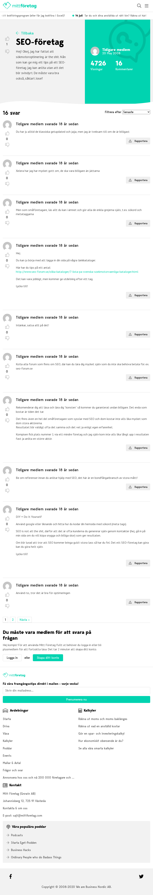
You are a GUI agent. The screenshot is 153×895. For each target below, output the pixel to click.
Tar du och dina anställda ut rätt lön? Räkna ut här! (108, 15)
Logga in (12, 658)
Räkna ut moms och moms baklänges (102, 719)
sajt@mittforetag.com (27, 815)
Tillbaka (27, 33)
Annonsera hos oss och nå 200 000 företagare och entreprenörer (46, 777)
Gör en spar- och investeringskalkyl (101, 733)
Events (7, 755)
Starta (7, 719)
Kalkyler (8, 741)
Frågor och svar (13, 770)
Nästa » (25, 620)
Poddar (7, 748)
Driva (6, 726)
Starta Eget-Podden (24, 842)
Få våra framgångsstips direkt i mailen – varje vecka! (41, 684)
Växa (6, 733)
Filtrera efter (113, 112)
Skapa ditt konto (48, 658)
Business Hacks (21, 850)
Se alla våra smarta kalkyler (96, 748)
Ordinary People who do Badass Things (36, 857)
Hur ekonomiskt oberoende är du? (100, 741)
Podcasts (17, 835)
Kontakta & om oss (15, 808)
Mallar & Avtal (12, 763)
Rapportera (140, 140)
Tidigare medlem (29, 124)
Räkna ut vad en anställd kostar (99, 726)
